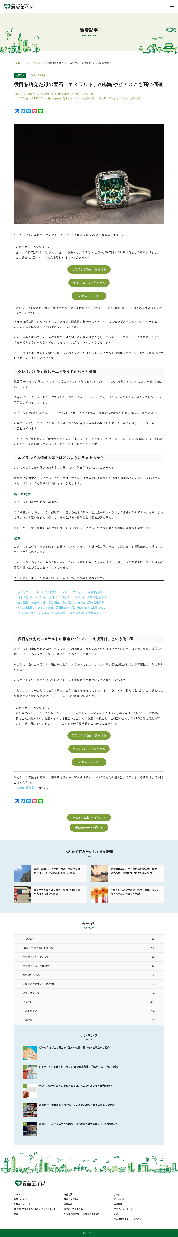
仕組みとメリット (22, 1204)
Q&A (116, 1214)
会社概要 (118, 1204)
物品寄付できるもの (73, 1209)
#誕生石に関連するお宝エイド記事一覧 (119, 98)
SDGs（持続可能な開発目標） (39, 947)
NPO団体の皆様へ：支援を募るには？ (82, 1214)
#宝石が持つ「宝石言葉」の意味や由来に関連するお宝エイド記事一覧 (55, 98)
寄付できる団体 (71, 1199)
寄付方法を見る (89, 295)
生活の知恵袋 (30, 1011)
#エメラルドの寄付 (24, 93)
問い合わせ (119, 1199)
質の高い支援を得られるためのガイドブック (35, 1209)
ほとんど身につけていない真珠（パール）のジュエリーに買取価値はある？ (62, 597)
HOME (17, 63)
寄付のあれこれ (31, 975)
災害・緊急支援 (31, 993)
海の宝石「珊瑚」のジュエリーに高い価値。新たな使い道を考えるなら (59, 612)
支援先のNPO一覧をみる (89, 282)
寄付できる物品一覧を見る (89, 269)
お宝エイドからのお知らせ (37, 957)
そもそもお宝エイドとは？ (89, 817)
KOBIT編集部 (26, 787)
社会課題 (27, 1020)
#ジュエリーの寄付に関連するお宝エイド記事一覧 (65, 93)
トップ (17, 1194)
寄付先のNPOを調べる (89, 827)
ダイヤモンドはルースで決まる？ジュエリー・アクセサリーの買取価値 (59, 592)
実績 (16, 1214)
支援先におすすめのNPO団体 (39, 984)
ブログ (27, 63)
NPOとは (28, 938)
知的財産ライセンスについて (127, 1219)
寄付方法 (68, 1194)
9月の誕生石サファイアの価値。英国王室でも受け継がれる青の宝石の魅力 (61, 607)
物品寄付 (38, 63)
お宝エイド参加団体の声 (36, 966)
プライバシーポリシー (124, 1209)
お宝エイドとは (21, 1199)
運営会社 (68, 1204)
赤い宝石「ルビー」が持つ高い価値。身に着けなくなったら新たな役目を (61, 602)
